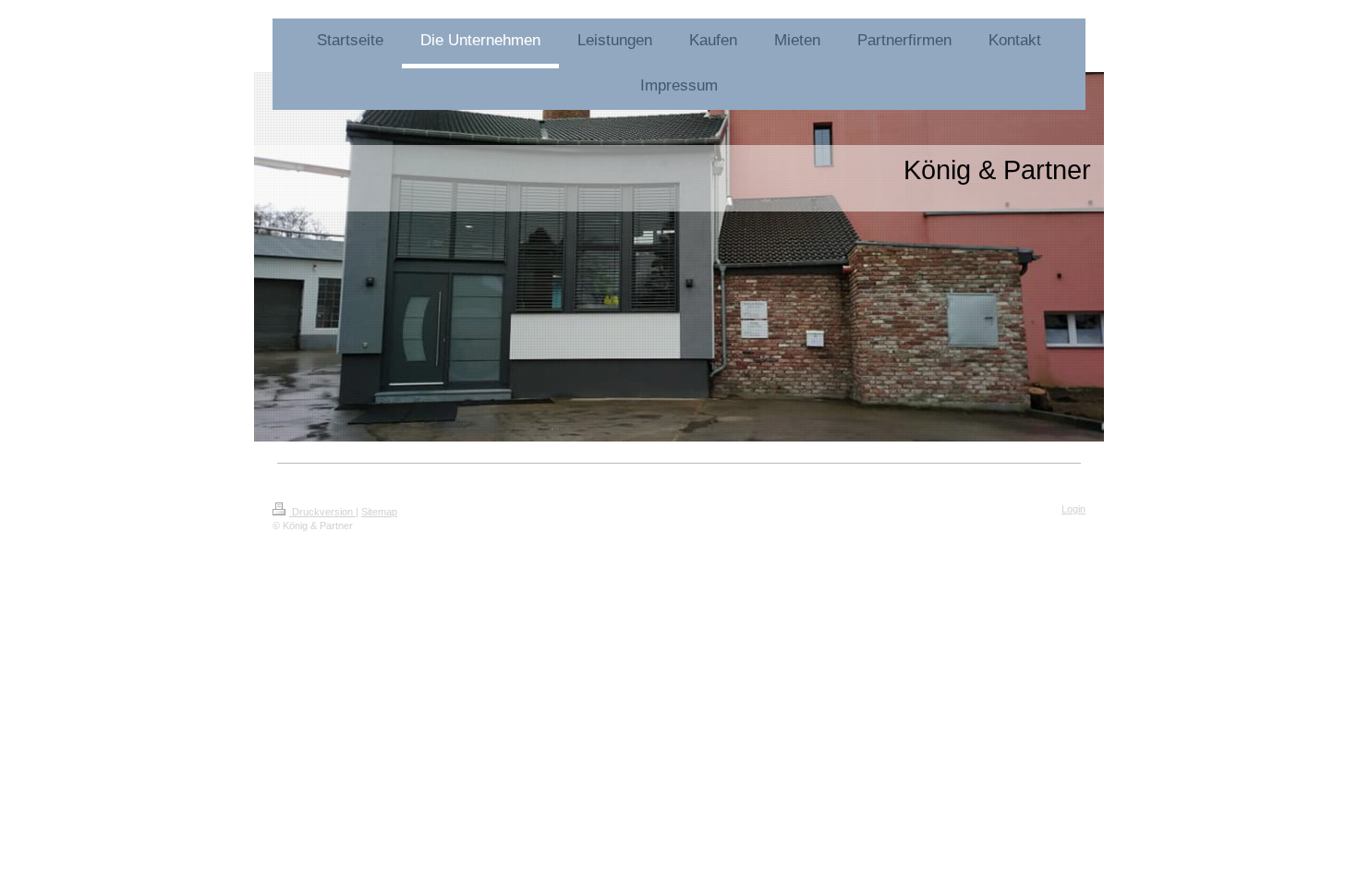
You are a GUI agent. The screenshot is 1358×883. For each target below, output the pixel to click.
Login (1073, 508)
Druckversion (322, 511)
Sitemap (379, 511)
